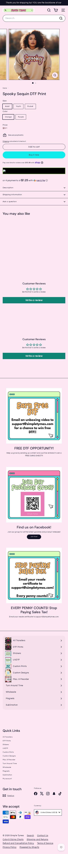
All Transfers (7, 737)
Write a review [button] (34, 300)
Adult (7, 106)
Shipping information (12, 195)
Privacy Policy (9, 847)
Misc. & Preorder (9, 760)
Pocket (30, 106)
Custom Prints (8, 752)
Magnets (6, 771)
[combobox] (34, 18)
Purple (21, 117)
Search (30, 835)
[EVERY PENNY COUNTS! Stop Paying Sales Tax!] (34, 575)
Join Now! (34, 536)
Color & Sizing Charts (13, 839)
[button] (34, 180)
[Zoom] (55, 75)
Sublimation (7, 775)
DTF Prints (7, 741)
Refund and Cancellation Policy (18, 843)
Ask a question (10, 202)
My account (7, 778)
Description (8, 188)
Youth (18, 106)
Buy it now (34, 155)
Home (5, 88)
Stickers (6, 744)
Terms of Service (45, 843)
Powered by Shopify (29, 847)
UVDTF (5, 748)
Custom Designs (9, 756)
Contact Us (42, 835)
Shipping (6, 141)
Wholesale (7, 767)
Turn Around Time (10, 763)
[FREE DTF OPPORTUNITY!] (34, 416)
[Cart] (55, 10)
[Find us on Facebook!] (34, 495)
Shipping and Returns (37, 839)
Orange (8, 117)
